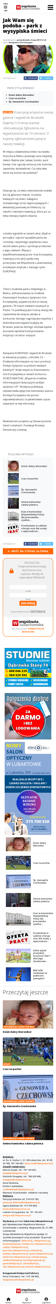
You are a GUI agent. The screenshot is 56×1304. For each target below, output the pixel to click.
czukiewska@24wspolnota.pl (18, 1189)
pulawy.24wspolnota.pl (15, 1253)
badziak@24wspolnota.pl (16, 1208)
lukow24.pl (36, 1250)
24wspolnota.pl (42, 1240)
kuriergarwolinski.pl (34, 1260)
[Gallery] (28, 667)
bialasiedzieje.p (11, 1243)
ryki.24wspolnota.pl (13, 1266)
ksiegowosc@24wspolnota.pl (18, 1279)
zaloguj (28, 603)
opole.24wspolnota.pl (40, 1253)
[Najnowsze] (26, 1299)
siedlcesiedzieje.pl (12, 1260)
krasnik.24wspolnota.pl (38, 1266)
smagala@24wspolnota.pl (17, 1179)
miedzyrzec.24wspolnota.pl (36, 1243)
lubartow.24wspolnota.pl (16, 1256)
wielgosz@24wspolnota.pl (17, 1215)
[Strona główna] (8, 1299)
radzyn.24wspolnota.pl (15, 1247)
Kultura (7, 112)
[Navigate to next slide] (49, 667)
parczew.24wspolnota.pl (16, 1250)
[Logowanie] (46, 1299)
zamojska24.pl (31, 1263)
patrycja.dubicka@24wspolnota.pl (21, 1202)
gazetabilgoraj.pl (12, 1263)
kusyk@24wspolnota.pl (15, 1173)
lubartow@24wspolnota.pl (39, 1163)
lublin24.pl (26, 1240)
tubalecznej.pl (39, 1256)
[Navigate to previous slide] (6, 667)
